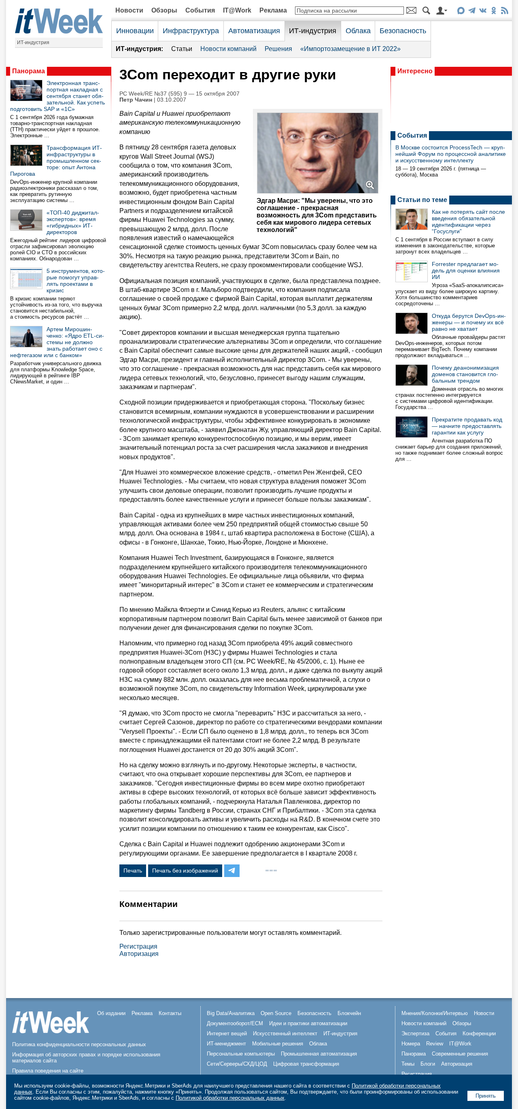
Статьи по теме (422, 199)
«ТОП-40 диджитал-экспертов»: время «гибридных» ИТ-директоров (73, 222)
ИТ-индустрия (33, 42)
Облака (358, 31)
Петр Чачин (135, 100)
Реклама (273, 10)
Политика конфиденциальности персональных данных (79, 1044)
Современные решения (460, 1054)
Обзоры (164, 10)
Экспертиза (415, 1033)
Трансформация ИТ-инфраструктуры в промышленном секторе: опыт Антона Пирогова (56, 161)
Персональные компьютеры (241, 1054)
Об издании (111, 1013)
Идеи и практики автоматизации (308, 1023)
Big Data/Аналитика (231, 1013)
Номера (410, 1044)
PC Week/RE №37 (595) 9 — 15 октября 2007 (179, 94)
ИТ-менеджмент (226, 1044)
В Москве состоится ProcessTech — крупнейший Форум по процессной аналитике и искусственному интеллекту (450, 154)
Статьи (181, 48)
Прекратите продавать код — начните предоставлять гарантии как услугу (467, 426)
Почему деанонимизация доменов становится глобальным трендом (465, 374)
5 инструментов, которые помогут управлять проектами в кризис (76, 281)
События (200, 10)
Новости (129, 10)
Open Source (276, 1013)
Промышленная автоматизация (319, 1054)
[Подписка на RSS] (504, 12)
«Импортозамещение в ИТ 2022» (350, 48)
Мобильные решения (277, 1044)
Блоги (427, 1064)
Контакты (170, 1013)
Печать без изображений (185, 870)
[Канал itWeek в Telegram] (471, 12)
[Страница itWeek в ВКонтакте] (482, 12)
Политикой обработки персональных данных (230, 1098)
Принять (486, 1096)
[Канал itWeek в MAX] (460, 12)
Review (434, 1044)
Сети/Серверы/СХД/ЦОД (237, 1064)
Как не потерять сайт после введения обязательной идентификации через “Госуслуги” (468, 221)
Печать (132, 870)
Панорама (28, 71)
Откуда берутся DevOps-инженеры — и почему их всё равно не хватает (469, 322)
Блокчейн (349, 1013)
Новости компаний (228, 48)
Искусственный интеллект (285, 1033)
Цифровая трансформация (306, 1064)
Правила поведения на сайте (47, 1071)
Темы (407, 1064)
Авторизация (139, 953)
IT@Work (237, 10)
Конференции (479, 1033)
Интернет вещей (227, 1033)
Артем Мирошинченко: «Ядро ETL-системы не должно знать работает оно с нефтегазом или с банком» (57, 342)
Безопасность (403, 31)
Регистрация (138, 946)
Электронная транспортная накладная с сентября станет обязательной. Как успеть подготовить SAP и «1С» (57, 96)
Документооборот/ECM (235, 1023)
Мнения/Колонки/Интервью (434, 1013)
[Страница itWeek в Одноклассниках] (493, 12)
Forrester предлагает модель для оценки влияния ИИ (466, 270)
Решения (278, 48)
